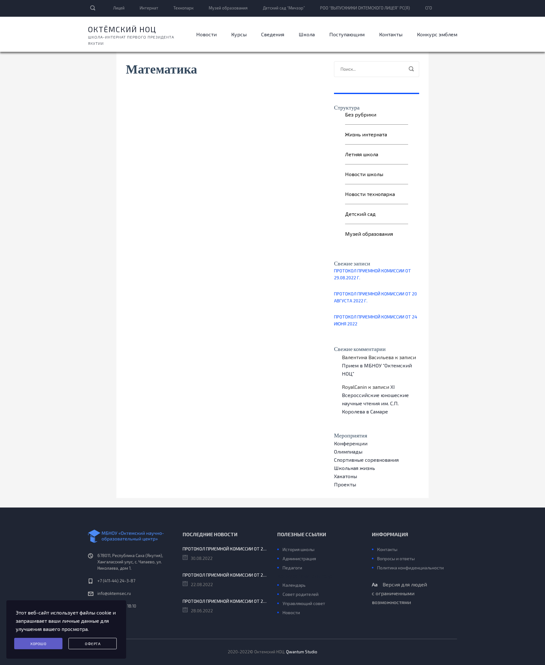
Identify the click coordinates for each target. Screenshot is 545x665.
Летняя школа (361, 154)
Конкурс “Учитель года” (305, 576)
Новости (206, 34)
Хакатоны (345, 476)
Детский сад (360, 214)
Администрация (299, 558)
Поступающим (347, 34)
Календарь (294, 585)
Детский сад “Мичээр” (284, 7)
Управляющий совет (304, 603)
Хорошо (38, 643)
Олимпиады (348, 451)
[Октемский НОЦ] (130, 536)
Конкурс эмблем (437, 34)
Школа (307, 34)
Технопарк (183, 7)
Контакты (390, 34)
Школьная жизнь (354, 468)
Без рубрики (360, 114)
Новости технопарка (370, 194)
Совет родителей (301, 594)
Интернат (149, 7)
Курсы (239, 34)
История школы (298, 549)
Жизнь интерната (366, 134)
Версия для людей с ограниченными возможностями (399, 593)
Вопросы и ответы (396, 558)
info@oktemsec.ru (114, 593)
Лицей (119, 7)
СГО (428, 7)
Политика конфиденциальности (410, 567)
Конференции (350, 443)
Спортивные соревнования (366, 460)
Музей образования (228, 7)
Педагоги (292, 567)
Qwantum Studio (301, 651)
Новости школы (364, 174)
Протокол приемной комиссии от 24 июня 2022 (375, 320)
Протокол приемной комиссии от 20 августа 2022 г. (375, 297)
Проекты (345, 484)
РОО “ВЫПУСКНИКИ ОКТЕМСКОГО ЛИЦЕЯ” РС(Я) (365, 7)
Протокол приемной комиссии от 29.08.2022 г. (372, 274)
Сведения (272, 34)
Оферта (92, 643)
